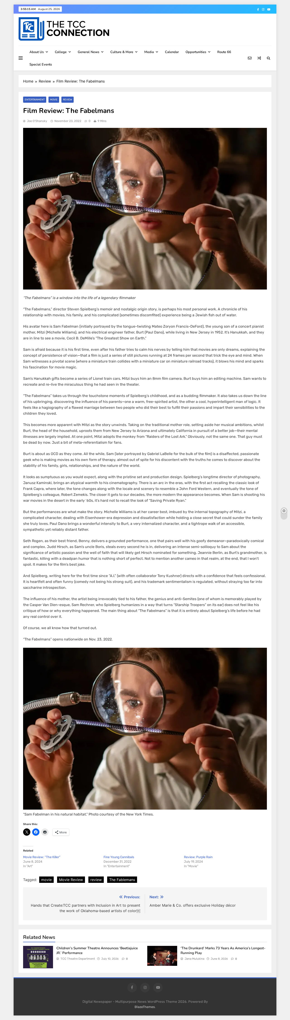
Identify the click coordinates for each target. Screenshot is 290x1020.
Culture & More (121, 52)
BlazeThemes (145, 1007)
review (96, 879)
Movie (54, 99)
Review (67, 99)
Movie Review (71, 879)
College (61, 52)
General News (88, 52)
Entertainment (35, 99)
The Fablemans (122, 879)
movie (46, 879)
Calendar (172, 52)
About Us (36, 52)
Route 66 (224, 52)
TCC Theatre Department (77, 958)
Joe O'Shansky (37, 121)
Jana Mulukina (194, 958)
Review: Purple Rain (198, 857)
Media (149, 52)
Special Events (40, 64)
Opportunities (196, 52)
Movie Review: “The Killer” (41, 857)
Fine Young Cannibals (119, 857)
